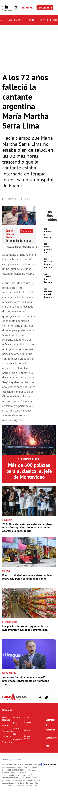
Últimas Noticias (6, 718)
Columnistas (8, 731)
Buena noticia (9, 673)
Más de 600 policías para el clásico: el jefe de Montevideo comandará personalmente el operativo (29, 480)
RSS (47, 745)
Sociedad (7, 519)
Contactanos (51, 737)
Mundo (30, 20)
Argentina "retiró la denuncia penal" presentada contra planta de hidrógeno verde (25, 681)
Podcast (27, 730)
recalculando (9, 622)
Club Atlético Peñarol (29, 459)
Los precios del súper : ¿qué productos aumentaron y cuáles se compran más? (25, 628)
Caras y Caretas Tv (27, 721)
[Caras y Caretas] (14, 699)
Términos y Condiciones (11, 759)
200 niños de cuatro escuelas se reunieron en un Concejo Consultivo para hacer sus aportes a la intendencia (27, 527)
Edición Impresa (28, 737)
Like (15, 734)
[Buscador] (16, 8)
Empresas (17, 739)
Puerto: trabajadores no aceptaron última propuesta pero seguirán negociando (27, 576)
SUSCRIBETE (45, 7)
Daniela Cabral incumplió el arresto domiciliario (50, 299)
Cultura (16, 728)
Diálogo (6, 570)
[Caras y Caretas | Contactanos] (52, 697)
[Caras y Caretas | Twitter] (46, 697)
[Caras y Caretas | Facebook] (40, 697)
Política (5, 725)
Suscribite (26, 230)
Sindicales (15, 20)
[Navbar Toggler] (9, 7)
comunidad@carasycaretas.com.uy (16, 775)
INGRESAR (27, 7)
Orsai (42, 20)
